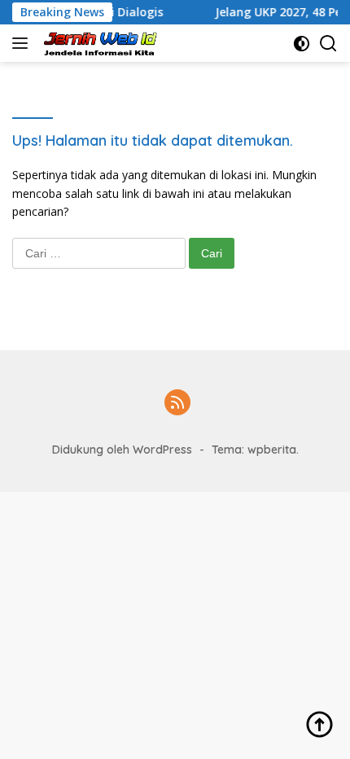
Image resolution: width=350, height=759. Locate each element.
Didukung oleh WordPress (122, 449)
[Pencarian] (328, 43)
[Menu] (23, 43)
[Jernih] (99, 43)
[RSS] (177, 403)
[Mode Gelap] (301, 43)
